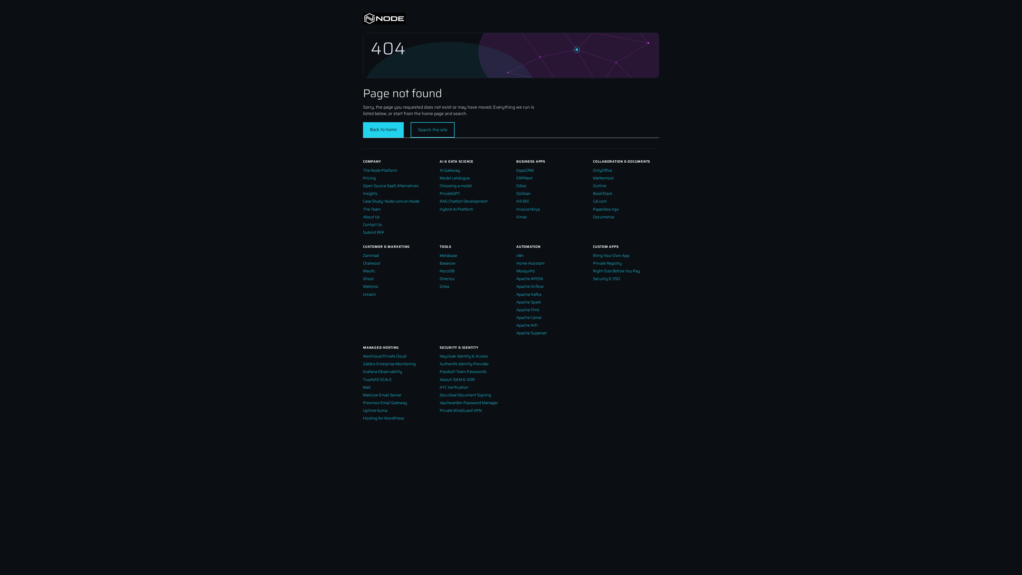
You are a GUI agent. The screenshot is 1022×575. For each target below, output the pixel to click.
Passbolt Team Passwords (463, 371)
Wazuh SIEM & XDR (457, 379)
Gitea (444, 286)
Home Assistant (530, 263)
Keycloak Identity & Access (464, 356)
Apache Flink (527, 310)
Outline (599, 186)
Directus (447, 279)
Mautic (369, 271)
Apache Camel (529, 317)
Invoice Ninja (528, 209)
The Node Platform (380, 170)
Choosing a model (456, 186)
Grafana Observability (382, 371)
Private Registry (607, 263)
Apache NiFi (527, 325)
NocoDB (447, 271)
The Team (372, 209)
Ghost (368, 279)
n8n (520, 255)
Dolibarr (523, 193)
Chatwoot (371, 263)
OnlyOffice (602, 170)
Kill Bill (522, 201)
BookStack (602, 193)
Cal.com (600, 201)
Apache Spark (528, 302)
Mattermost (603, 178)
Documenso (604, 217)
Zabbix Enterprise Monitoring (389, 364)
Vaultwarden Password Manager (469, 403)
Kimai (521, 217)
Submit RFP (373, 232)
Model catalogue (455, 178)
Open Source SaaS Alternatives (390, 186)
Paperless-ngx (606, 209)
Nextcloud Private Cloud (384, 356)
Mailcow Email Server (382, 395)
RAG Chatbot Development (464, 201)
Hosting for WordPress (383, 418)
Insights (370, 193)
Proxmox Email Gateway (385, 403)
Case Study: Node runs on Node (391, 201)
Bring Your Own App (611, 255)
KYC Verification (454, 387)
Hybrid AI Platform (456, 209)
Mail (367, 387)
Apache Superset (531, 333)
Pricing (369, 178)
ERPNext (524, 178)
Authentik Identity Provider (464, 364)
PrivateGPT (450, 193)
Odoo (521, 186)
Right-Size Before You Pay (616, 271)
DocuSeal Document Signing (465, 395)
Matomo (370, 286)
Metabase (448, 255)
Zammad (371, 255)
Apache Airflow (530, 286)
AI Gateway (450, 170)
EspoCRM (525, 170)
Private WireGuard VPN (461, 410)
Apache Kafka (528, 294)
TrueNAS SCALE (377, 379)
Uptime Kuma (375, 410)
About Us (371, 217)
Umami (369, 294)
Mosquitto (525, 271)
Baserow (447, 263)
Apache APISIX (529, 279)
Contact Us (372, 224)
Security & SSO (606, 279)
